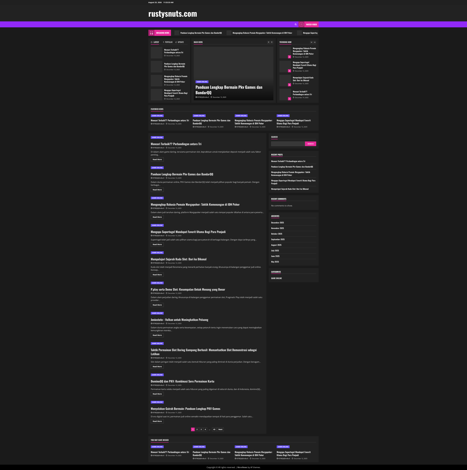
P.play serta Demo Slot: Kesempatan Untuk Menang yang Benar (188, 289)
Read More (158, 160)
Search (274, 137)
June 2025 (275, 256)
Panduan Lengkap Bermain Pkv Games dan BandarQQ (184, 32)
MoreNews (242, 467)
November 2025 (277, 228)
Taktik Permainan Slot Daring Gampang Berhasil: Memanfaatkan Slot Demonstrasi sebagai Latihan (204, 352)
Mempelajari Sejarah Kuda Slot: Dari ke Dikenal (285, 66)
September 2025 (278, 239)
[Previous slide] (268, 42)
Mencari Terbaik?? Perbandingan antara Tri (156, 52)
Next (220, 429)
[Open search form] (296, 24)
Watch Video (311, 24)
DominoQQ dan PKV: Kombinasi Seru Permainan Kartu (182, 381)
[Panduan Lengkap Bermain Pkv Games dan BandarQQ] (233, 73)
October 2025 (276, 233)
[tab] (157, 42)
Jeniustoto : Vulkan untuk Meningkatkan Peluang (179, 319)
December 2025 (277, 222)
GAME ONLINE (202, 82)
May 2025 (275, 261)
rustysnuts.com (172, 13)
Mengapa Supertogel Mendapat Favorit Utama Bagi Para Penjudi (312, 32)
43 (214, 429)
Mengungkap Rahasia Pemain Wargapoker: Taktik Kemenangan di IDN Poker (246, 32)
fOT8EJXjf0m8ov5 (203, 97)
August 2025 (276, 244)
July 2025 (275, 250)
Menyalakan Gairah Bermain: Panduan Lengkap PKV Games (185, 408)
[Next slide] (271, 42)
